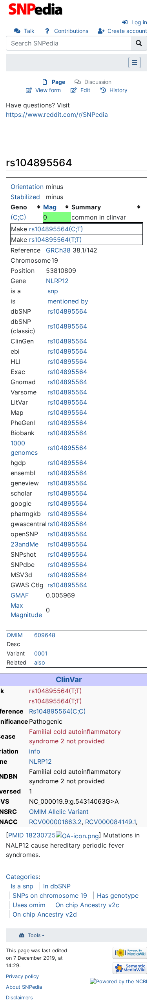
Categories (22, 877)
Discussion (97, 81)
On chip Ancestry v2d (45, 914)
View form (48, 90)
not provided (85, 741)
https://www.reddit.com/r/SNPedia (57, 114)
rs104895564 (67, 311)
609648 (44, 635)
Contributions (71, 30)
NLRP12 (57, 281)
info (34, 751)
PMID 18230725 (32, 835)
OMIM (15, 635)
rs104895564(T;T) (55, 239)
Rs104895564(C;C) (57, 711)
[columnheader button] (57, 207)
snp (52, 291)
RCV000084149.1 (110, 822)
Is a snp (22, 886)
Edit (85, 90)
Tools (34, 935)
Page (58, 81)
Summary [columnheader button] (86, 207)
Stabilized (25, 197)
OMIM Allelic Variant (59, 811)
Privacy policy (22, 976)
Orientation (27, 187)
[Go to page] (139, 43)
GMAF (20, 595)
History (118, 90)
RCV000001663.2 (55, 822)
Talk (29, 30)
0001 (40, 653)
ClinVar (69, 679)
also (39, 662)
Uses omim (29, 905)
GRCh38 (58, 250)
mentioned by (67, 301)
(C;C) (18, 217)
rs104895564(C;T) (56, 229)
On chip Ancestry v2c (87, 905)
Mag (49, 207)
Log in (139, 22)
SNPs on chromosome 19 (50, 895)
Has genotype (117, 895)
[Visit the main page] (36, 8)
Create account (127, 30)
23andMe (24, 544)
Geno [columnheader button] (19, 207)
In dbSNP (57, 886)
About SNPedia (24, 987)
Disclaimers (19, 998)
